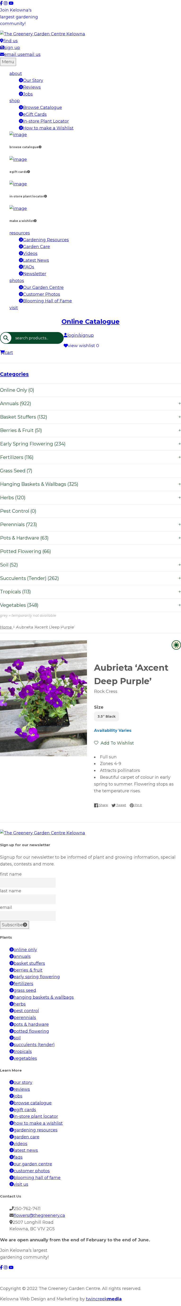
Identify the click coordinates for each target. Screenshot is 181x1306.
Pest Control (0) (18, 511)
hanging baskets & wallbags (44, 997)
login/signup (80, 335)
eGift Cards (35, 114)
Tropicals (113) (90, 592)
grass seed (25, 990)
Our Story (33, 80)
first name (11, 874)
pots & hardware (31, 1024)
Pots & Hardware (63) (90, 538)
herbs (20, 1004)
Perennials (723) (90, 524)
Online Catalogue (90, 321)
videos (20, 1143)
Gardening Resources (46, 239)
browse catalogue (33, 1103)
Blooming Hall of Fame (47, 301)
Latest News (36, 260)
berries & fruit (28, 970)
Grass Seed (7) (16, 471)
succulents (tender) (34, 1044)
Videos (30, 253)
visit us (21, 1184)
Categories (14, 374)
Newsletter (34, 273)
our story (23, 1082)
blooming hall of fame (37, 1177)
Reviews (32, 87)
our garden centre (33, 1164)
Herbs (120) (90, 497)
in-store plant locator (36, 1116)
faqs (18, 1157)
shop (14, 100)
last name (10, 891)
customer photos (32, 1170)
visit (13, 307)
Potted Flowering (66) (25, 551)
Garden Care (36, 246)
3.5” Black (106, 716)
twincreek (104, 1299)
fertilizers (23, 983)
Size (98, 707)
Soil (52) (90, 565)
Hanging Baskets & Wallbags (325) (90, 484)
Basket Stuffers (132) (90, 417)
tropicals (23, 1051)
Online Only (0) (17, 390)
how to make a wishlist (38, 1123)
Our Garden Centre (43, 287)
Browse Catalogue (42, 107)
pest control (26, 1010)
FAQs (28, 267)
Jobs (28, 94)
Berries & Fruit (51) (90, 430)
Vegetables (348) (90, 605)
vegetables (25, 1058)
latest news (26, 1150)
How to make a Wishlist (48, 128)
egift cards (25, 1109)
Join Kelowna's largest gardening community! (19, 17)
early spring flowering (37, 976)
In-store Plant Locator (46, 121)
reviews (22, 1089)
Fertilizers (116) (90, 457)
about (15, 73)
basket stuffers (29, 963)
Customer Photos (41, 294)
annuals (22, 956)
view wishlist (83, 345)
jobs (18, 1096)
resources (19, 233)
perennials (25, 1017)
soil (17, 1037)
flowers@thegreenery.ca (39, 1215)
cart (9, 352)
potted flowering (31, 1031)
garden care (26, 1137)
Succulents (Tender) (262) (90, 578)
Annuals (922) (90, 403)
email (6, 907)
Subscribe (12, 925)
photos (16, 280)
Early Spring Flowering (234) (90, 444)
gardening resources (36, 1130)
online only (25, 949)
